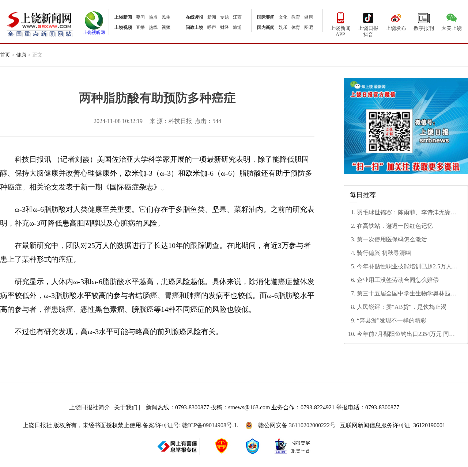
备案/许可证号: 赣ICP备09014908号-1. (190, 425)
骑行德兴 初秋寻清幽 (384, 253)
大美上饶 (451, 28)
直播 (140, 27)
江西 (237, 17)
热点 (153, 17)
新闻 (211, 17)
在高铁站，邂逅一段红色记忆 (395, 226)
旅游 (237, 27)
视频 (166, 27)
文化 (283, 17)
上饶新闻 (123, 17)
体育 (295, 27)
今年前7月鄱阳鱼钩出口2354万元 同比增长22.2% (406, 334)
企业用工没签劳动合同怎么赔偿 (398, 280)
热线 (153, 27)
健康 (308, 17)
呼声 (211, 27)
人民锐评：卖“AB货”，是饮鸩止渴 (401, 307)
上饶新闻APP (340, 31)
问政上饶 (194, 27)
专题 (224, 17)
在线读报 (194, 17)
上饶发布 (396, 28)
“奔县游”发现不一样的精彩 (391, 320)
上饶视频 (123, 27)
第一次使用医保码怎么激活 (392, 239)
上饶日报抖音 (368, 32)
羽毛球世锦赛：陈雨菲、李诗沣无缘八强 (406, 213)
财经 (224, 27)
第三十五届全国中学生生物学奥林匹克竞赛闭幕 (406, 294)
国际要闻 (266, 17)
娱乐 (283, 27)
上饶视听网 (94, 32)
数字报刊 (424, 28)
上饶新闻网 (39, 24)
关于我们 (125, 407)
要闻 (140, 17)
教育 (295, 17)
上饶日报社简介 (89, 407)
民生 (166, 17)
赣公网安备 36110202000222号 (297, 425)
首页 (5, 55)
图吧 (308, 27)
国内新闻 (266, 27)
